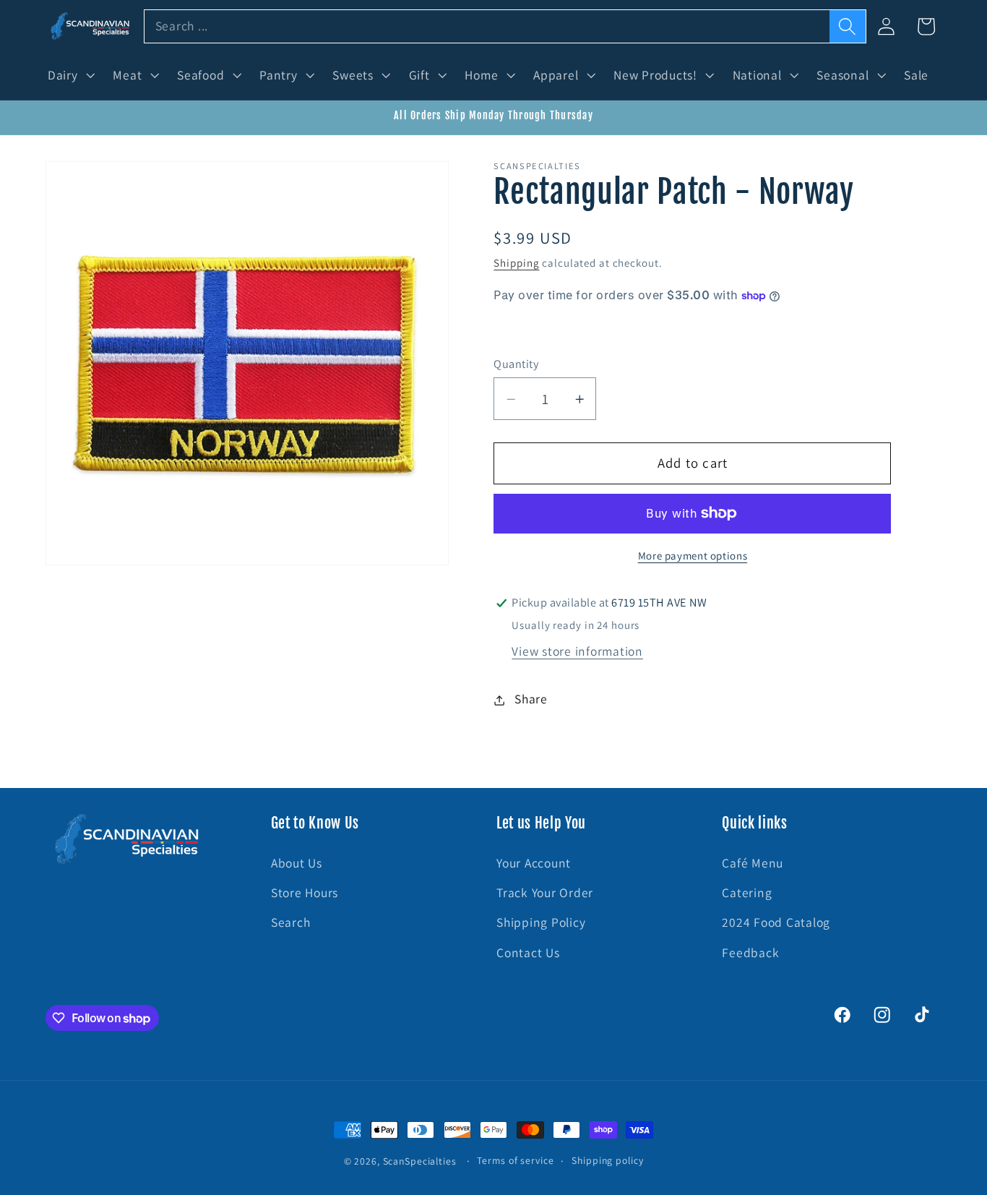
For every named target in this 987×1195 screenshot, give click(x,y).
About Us (296, 863)
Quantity (516, 364)
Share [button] (531, 699)
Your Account (533, 863)
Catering (747, 892)
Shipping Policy (540, 922)
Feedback (750, 952)
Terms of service (515, 1160)
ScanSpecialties (420, 1161)
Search (291, 922)
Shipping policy (607, 1160)
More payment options (693, 555)
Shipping (516, 263)
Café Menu (752, 863)
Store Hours (304, 892)
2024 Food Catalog (776, 922)
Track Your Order (544, 892)
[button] (70, 75)
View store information (577, 651)
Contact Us (528, 952)
